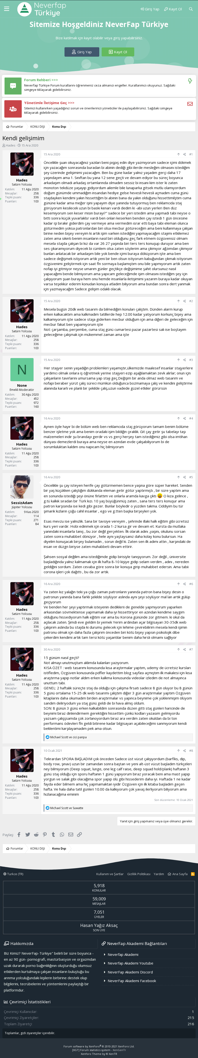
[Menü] (6, 9)
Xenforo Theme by (99, 1054)
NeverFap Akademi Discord (130, 972)
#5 (191, 477)
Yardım (159, 874)
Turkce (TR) (15, 874)
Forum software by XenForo (99, 1046)
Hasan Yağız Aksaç (99, 925)
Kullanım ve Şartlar (110, 874)
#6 (191, 584)
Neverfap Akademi (123, 954)
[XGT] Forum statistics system (99, 1050)
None (22, 385)
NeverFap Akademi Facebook (132, 980)
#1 (191, 154)
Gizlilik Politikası (138, 874)
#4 (191, 418)
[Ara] (191, 9)
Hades (10, 145)
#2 (191, 301)
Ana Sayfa (180, 874)
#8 (191, 751)
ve (68, 737)
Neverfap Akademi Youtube (130, 963)
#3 (191, 360)
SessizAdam (22, 502)
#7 (191, 649)
